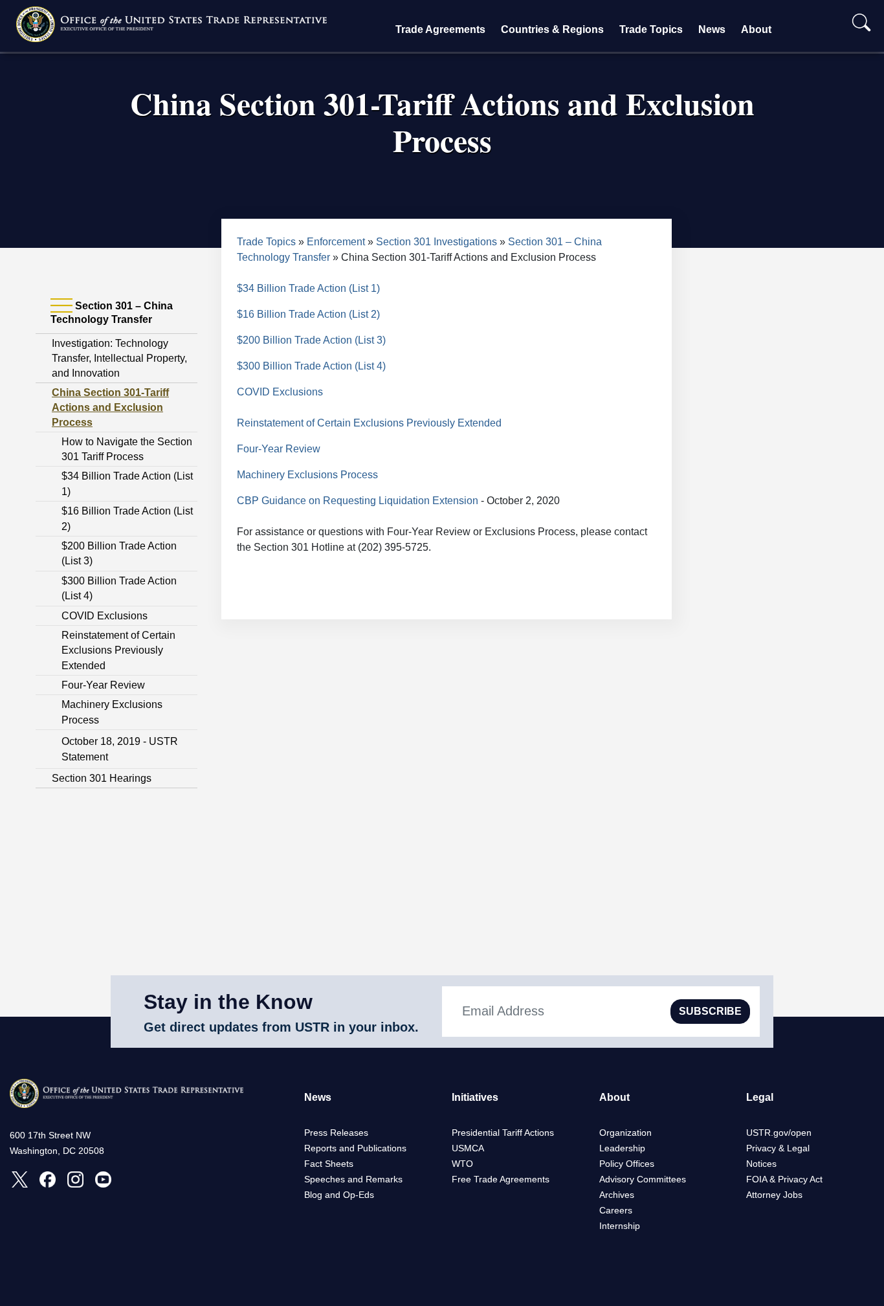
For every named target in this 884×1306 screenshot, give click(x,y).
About (756, 29)
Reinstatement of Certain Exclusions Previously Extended (118, 650)
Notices (761, 1163)
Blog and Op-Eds (339, 1195)
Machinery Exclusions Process (307, 474)
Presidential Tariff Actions (503, 1132)
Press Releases (336, 1132)
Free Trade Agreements (500, 1179)
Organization (625, 1132)
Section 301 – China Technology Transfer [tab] (111, 312)
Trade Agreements (440, 29)
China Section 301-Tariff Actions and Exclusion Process (110, 407)
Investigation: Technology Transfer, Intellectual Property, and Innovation (119, 358)
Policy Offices (626, 1163)
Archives (616, 1195)
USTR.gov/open (779, 1132)
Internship (619, 1226)
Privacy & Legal (778, 1148)
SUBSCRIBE (710, 1011)
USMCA (468, 1148)
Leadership (622, 1148)
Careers (615, 1210)
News (711, 29)
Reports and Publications (355, 1148)
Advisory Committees (642, 1179)
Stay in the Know (228, 1001)
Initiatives (475, 1097)
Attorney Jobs (774, 1195)
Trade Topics (651, 29)
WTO (462, 1163)
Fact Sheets (328, 1163)
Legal (759, 1097)
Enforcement (336, 241)
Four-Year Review (103, 685)
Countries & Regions (552, 29)
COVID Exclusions (104, 615)
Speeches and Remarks (353, 1179)
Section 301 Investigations (436, 241)
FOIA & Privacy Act (784, 1179)
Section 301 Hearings (101, 778)
